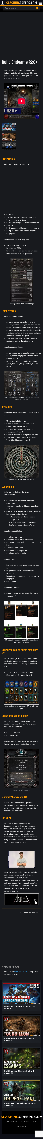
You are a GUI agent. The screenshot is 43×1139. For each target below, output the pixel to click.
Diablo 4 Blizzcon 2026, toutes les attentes (19, 1007)
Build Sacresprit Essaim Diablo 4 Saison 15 (19, 1072)
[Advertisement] (21, 35)
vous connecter (20, 971)
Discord (23, 1126)
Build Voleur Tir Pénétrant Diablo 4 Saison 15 (20, 1104)
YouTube (13, 1121)
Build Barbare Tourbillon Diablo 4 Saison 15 (19, 1040)
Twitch (26, 1121)
